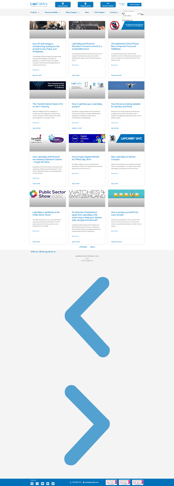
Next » (92, 247)
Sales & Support (71, 12)
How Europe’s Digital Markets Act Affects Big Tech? (85, 158)
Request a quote (86, 6)
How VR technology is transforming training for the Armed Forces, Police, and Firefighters (46, 47)
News (87, 12)
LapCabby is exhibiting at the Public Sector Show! (46, 213)
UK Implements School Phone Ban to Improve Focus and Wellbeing (125, 46)
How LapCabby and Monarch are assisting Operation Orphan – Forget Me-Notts (47, 159)
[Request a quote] (85, 4)
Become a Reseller (108, 6)
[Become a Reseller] (108, 4)
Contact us (114, 12)
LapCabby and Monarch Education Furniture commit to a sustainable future (87, 46)
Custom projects (63, 6)
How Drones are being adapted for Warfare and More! (125, 105)
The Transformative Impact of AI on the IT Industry (48, 105)
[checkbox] (132, 19)
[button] (87, 318)
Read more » (36, 70)
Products (34, 12)
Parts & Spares (99, 12)
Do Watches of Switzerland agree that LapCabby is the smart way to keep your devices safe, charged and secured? (87, 216)
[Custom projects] (63, 4)
